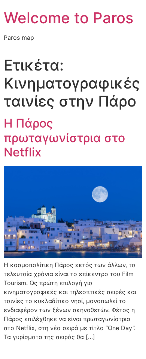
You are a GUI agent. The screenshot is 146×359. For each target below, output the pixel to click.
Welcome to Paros (68, 18)
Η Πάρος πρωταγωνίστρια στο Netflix (64, 137)
